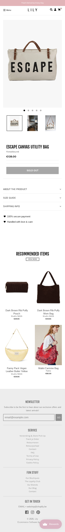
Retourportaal (32, 446)
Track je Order (32, 439)
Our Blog (32, 488)
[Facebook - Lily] (27, 512)
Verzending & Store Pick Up (33, 436)
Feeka (48, 371)
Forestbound (12, 151)
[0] (59, 9)
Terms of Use (33, 456)
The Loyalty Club (32, 481)
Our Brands (32, 485)
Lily (36, 519)
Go (58, 417)
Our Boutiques (32, 478)
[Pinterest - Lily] (38, 512)
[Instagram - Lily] (32, 512)
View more (32, 259)
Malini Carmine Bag (48, 368)
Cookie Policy (32, 462)
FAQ (32, 452)
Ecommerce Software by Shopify (33, 522)
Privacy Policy (32, 459)
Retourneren (32, 442)
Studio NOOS (16, 316)
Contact (32, 449)
